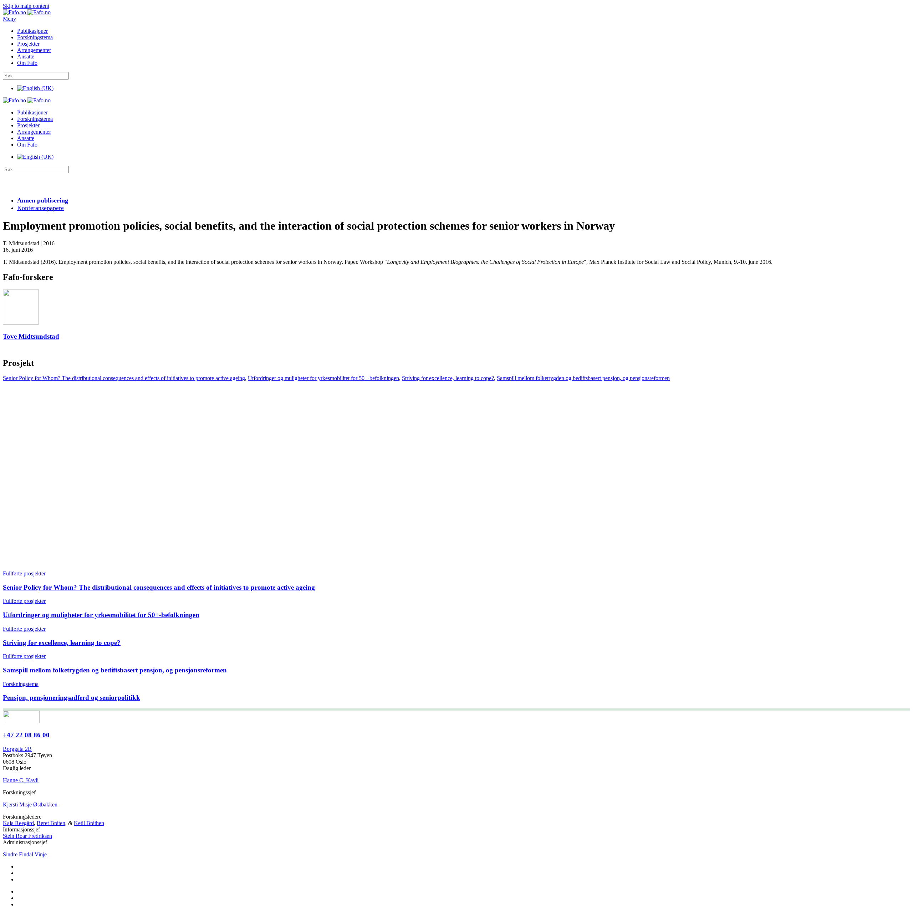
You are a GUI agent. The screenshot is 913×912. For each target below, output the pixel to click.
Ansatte (25, 56)
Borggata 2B (17, 749)
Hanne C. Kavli (21, 780)
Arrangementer (34, 50)
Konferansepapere (40, 207)
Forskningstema (35, 37)
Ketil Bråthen (89, 823)
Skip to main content (26, 6)
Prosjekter (28, 44)
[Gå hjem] (27, 12)
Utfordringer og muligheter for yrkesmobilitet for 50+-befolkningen (323, 378)
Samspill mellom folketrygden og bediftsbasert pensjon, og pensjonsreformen (583, 378)
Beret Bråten (51, 823)
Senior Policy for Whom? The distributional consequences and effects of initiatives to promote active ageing (124, 378)
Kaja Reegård (18, 823)
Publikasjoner (32, 31)
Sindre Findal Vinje (25, 854)
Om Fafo (27, 63)
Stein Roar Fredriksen (27, 836)
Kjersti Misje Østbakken (30, 804)
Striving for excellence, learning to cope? (448, 378)
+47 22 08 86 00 (26, 735)
